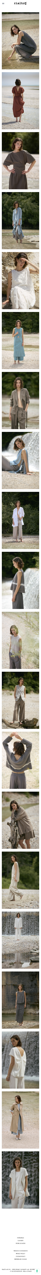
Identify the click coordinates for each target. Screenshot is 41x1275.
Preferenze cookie (20, 1259)
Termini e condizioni (21, 1251)
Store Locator (20, 1243)
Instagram (20, 1238)
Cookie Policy (20, 1256)
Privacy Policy (20, 1254)
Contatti (20, 1241)
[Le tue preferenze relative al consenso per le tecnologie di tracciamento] (37, 1271)
